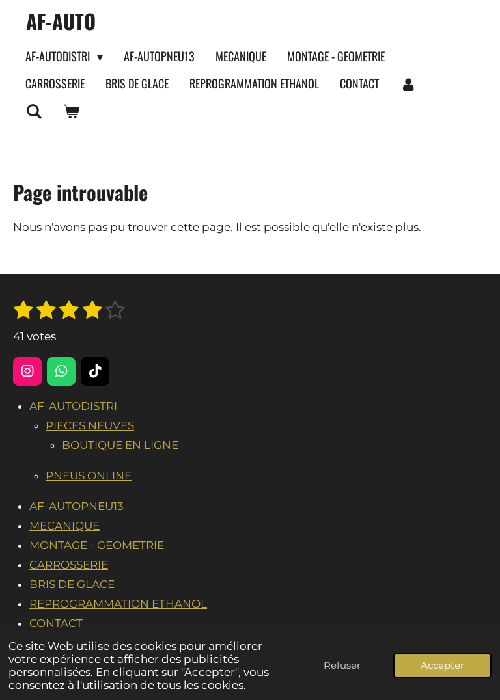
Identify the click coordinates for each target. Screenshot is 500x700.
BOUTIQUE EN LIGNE (120, 444)
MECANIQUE (64, 525)
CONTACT (56, 623)
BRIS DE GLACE (72, 584)
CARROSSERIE (68, 564)
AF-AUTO (61, 21)
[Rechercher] (33, 111)
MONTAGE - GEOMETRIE (96, 545)
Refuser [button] (342, 665)
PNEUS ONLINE (89, 475)
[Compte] (408, 84)
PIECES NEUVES (90, 425)
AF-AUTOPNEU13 (76, 506)
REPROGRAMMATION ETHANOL (118, 603)
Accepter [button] (442, 665)
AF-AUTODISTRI (73, 405)
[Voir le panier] (70, 111)
